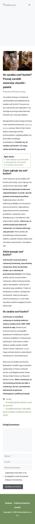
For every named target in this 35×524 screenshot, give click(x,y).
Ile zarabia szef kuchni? (14, 165)
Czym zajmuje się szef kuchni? (17, 160)
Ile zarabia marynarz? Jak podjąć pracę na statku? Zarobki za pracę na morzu (17, 411)
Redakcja (8, 503)
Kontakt (17, 507)
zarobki (26, 349)
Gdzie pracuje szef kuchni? (16, 162)
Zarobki (8, 399)
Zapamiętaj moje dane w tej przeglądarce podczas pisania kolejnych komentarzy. (16, 476)
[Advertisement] (17, 28)
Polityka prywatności (22, 503)
